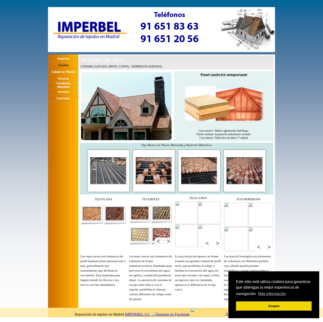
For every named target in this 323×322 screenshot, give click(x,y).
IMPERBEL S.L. (138, 314)
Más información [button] (272, 294)
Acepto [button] (274, 306)
